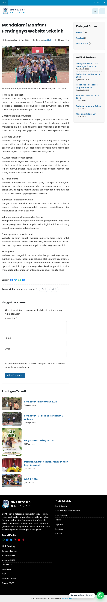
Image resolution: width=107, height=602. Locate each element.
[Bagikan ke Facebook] (11, 280)
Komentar (11, 318)
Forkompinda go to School (89, 106)
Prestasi (80, 38)
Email (7, 348)
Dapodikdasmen (9, 551)
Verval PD (6, 569)
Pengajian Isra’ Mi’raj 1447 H (39, 440)
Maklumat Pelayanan (86, 114)
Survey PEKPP (8, 583)
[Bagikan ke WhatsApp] (19, 280)
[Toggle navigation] (102, 11)
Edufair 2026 (31, 479)
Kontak (58, 533)
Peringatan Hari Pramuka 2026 (40, 401)
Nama (8, 337)
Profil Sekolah (61, 506)
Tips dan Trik (82, 43)
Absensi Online (9, 578)
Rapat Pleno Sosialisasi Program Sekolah (87, 86)
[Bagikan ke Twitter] (15, 280)
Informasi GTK (8, 555)
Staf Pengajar (61, 515)
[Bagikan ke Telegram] (23, 280)
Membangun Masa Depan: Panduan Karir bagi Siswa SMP (46, 463)
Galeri (58, 519)
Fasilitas (59, 529)
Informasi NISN (8, 560)
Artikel (48, 40)
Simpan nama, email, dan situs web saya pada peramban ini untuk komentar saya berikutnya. (35, 365)
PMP (4, 574)
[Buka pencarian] (95, 11)
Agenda (59, 524)
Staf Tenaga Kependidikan (67, 510)
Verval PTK (7, 564)
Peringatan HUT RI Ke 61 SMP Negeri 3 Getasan (43, 417)
